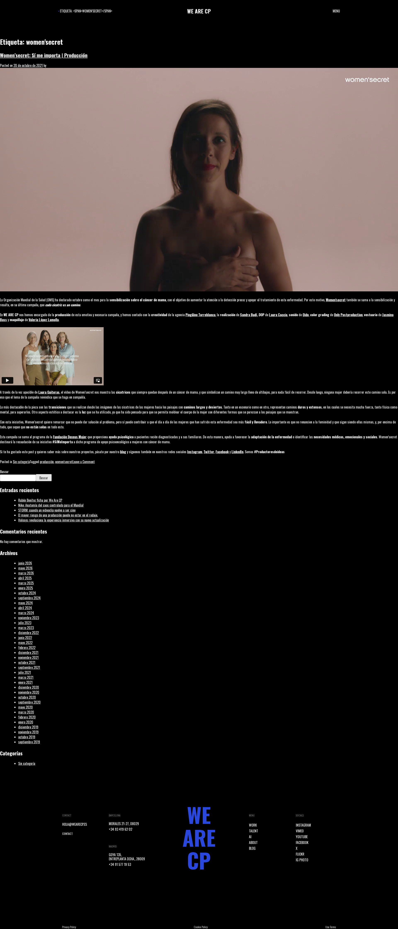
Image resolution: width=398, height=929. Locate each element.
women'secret (64, 461)
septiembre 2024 (29, 597)
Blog (252, 848)
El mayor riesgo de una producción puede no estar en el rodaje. (58, 515)
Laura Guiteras (48, 392)
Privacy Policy (69, 927)
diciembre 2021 (28, 652)
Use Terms (330, 927)
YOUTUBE (302, 836)
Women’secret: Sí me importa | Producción (43, 55)
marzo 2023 (26, 627)
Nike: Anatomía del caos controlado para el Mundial (51, 505)
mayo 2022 (25, 642)
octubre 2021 (26, 662)
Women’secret (336, 299)
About (253, 842)
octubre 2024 (27, 592)
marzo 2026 (26, 573)
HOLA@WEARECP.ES (74, 824)
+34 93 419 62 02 (120, 829)
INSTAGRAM (303, 825)
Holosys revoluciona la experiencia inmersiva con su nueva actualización (63, 520)
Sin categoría (21, 461)
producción (47, 461)
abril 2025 (25, 578)
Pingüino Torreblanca (200, 314)
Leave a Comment (84, 461)
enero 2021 (25, 682)
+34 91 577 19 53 (120, 864)
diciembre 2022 (28, 632)
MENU (336, 11)
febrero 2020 (27, 717)
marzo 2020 (26, 712)
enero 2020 (25, 722)
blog (123, 451)
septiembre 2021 (29, 667)
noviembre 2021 (28, 657)
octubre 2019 (26, 736)
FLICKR (300, 854)
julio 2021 (24, 672)
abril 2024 (25, 607)
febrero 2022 (26, 647)
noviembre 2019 (28, 731)
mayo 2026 (25, 568)
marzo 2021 (25, 677)
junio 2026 (25, 563)
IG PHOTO (302, 859)
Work (253, 825)
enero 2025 (25, 587)
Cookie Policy (201, 927)
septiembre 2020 (29, 702)
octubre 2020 (27, 697)
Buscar (4, 471)
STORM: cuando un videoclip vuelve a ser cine (46, 510)
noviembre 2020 (28, 692)
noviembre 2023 (28, 617)
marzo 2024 (26, 612)
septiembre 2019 (29, 741)
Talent (253, 830)
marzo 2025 (26, 582)
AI (250, 836)
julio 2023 (24, 622)
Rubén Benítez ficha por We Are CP (40, 500)
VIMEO (300, 830)
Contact (67, 833)
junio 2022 (25, 637)
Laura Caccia (278, 314)
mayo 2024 (25, 602)
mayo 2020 (25, 707)
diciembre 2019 (28, 727)
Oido (306, 314)
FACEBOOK (302, 842)
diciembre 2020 (28, 687)
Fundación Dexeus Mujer (70, 436)
